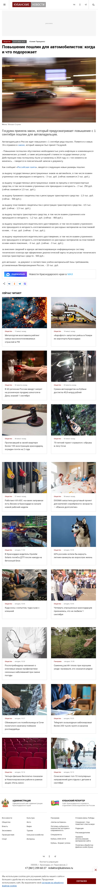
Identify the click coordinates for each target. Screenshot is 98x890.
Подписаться (18, 274)
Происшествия (8, 835)
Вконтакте (74, 4)
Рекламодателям (82, 833)
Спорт (4, 839)
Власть (5, 826)
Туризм (30, 831)
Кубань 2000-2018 (58, 839)
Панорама (55, 818)
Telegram (86, 4)
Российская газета (26, 167)
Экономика (6, 831)
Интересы (31, 839)
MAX (70, 274)
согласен (81, 881)
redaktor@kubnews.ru (60, 868)
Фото (29, 822)
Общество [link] (8, 331)
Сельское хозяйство (35, 835)
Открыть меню (4, 4)
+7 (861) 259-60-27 (35, 868)
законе (21, 145)
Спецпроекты (56, 835)
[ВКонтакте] (9, 284)
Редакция (79, 828)
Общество (7, 42)
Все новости (7, 818)
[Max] (25, 284)
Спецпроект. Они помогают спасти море (85, 823)
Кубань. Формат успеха (60, 843)
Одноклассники (80, 4)
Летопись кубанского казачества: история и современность (60, 828)
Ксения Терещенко (37, 41)
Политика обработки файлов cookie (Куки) (84, 846)
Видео (29, 826)
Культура (31, 818)
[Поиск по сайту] (93, 4)
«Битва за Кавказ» (58, 822)
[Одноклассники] (14, 284)
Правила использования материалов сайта (83, 839)
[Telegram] (20, 284)
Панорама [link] (58, 661)
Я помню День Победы (84, 818)
